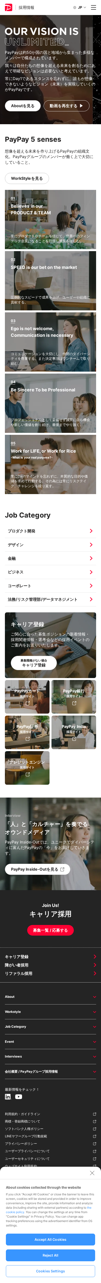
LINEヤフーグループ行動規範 (26, 1136)
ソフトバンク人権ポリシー (24, 1129)
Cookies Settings (50, 1271)
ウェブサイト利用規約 (21, 1166)
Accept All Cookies (51, 1239)
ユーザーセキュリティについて (27, 1159)
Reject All (50, 1255)
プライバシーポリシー (21, 1143)
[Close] (92, 1173)
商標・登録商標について (22, 1121)
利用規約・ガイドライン (22, 1114)
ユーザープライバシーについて (27, 1151)
